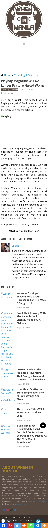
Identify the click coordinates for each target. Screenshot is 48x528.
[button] (5, 521)
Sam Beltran (8, 93)
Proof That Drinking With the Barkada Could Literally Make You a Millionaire (31, 318)
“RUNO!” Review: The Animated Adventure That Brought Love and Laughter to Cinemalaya (31, 374)
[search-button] (43, 425)
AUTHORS (15, 517)
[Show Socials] (38, 521)
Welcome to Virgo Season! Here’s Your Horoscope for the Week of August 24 (31, 298)
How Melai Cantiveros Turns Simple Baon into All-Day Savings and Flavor (30, 394)
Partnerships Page (37, 501)
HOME (5, 517)
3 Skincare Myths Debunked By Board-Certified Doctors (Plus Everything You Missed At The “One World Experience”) (32, 434)
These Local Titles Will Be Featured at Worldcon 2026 (31, 412)
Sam (17, 246)
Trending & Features (9, 90)
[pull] (24, 44)
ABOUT (27, 517)
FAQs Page (22, 504)
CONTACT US (26, 520)
